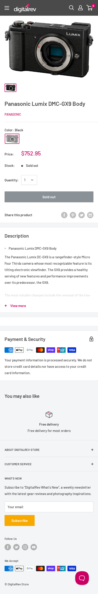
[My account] (80, 7)
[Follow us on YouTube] (34, 547)
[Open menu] (7, 8)
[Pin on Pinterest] (73, 214)
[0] (90, 7)
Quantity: (11, 180)
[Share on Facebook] (64, 214)
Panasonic (13, 114)
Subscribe (19, 520)
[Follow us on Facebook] (8, 547)
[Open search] (71, 7)
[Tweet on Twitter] (81, 214)
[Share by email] (90, 214)
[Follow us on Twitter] (16, 547)
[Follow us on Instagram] (25, 547)
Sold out (49, 197)
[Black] (12, 139)
